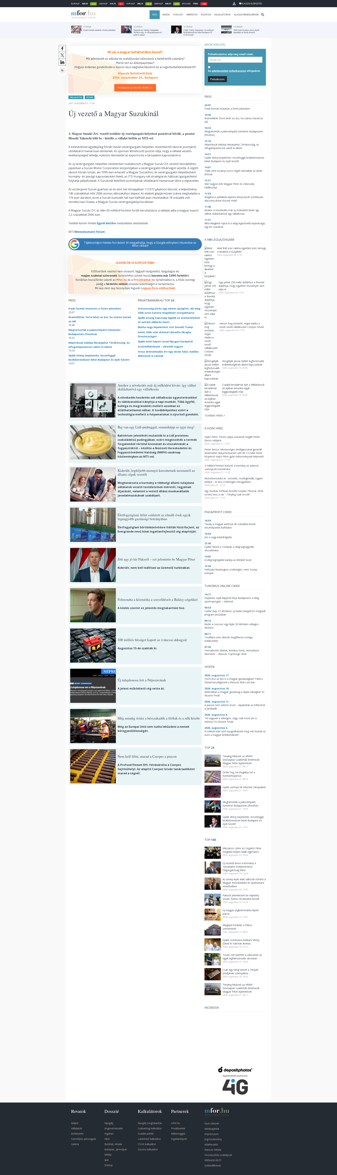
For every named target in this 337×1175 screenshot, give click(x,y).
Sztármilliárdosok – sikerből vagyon (160, 346)
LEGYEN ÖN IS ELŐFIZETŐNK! (135, 263)
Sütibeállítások (212, 1165)
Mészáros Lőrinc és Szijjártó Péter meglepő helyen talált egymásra (242, 850)
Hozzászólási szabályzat (218, 1155)
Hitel (107, 1139)
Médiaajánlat (211, 1128)
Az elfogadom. (234, 70)
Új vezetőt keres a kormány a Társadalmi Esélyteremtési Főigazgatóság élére (239, 866)
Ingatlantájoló (179, 1139)
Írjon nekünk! (211, 1123)
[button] (234, 4)
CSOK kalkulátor (147, 1144)
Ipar (106, 1160)
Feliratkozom (217, 79)
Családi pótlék (146, 1133)
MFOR (82, 14)
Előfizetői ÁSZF (212, 1160)
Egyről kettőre (106, 223)
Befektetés (77, 1133)
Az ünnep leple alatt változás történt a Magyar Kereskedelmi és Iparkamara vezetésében (244, 883)
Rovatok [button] (206, 14)
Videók (166, 14)
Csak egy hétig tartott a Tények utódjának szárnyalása (240, 971)
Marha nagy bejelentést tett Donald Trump (165, 327)
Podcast (178, 14)
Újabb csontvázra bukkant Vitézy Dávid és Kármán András (241, 941)
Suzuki (89, 97)
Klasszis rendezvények (246, 14)
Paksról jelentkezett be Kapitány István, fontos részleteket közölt (241, 897)
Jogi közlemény (213, 1139)
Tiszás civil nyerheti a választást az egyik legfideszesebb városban (242, 956)
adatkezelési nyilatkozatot (229, 70)
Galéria (75, 1144)
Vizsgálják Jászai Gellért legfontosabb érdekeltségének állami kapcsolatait (243, 362)
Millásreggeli (178, 1133)
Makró (74, 1123)
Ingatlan (109, 1133)
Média (107, 1154)
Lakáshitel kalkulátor (149, 1139)
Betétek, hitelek (113, 1144)
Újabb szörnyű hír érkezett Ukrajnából (244, 787)
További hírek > (214, 415)
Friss (154, 14)
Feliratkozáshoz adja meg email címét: (231, 54)
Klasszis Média (212, 1149)
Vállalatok (76, 97)
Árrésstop (192, 14)
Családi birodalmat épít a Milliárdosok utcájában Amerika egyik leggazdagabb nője (243, 388)
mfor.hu (175, 1123)
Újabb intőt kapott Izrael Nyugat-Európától (165, 341)
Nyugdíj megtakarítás (150, 1123)
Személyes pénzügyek (83, 1139)
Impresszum (211, 1134)
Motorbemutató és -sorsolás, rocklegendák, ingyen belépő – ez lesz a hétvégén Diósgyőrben (233, 480)
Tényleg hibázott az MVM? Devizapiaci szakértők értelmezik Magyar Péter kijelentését (241, 760)
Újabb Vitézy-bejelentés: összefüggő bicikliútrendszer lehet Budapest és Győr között (243, 820)
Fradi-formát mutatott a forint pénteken (94, 308)
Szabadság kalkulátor (150, 1128)
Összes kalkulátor (148, 1149)
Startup (108, 1165)
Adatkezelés (211, 1144)
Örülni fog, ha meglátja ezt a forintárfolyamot (239, 774)
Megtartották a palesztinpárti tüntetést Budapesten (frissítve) (240, 803)
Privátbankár (178, 1128)
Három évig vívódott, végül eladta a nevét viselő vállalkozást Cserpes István (241, 325)
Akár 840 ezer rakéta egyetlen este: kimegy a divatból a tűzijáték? (241, 249)
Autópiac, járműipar (115, 1149)
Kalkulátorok (222, 14)
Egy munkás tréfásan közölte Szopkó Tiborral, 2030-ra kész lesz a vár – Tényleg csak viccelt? (234, 492)
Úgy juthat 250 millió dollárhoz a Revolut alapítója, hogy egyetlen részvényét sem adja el (242, 286)
